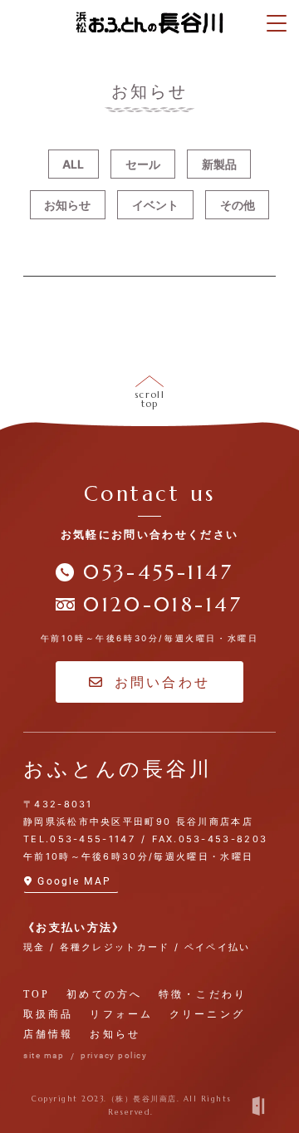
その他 (237, 205)
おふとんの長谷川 (118, 769)
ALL (73, 164)
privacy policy (114, 1055)
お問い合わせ (162, 682)
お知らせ (67, 205)
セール (142, 164)
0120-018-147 (163, 604)
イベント (155, 205)
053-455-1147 (158, 572)
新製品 (219, 164)
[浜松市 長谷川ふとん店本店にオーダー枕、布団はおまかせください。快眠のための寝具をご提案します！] (149, 23)
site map (43, 1055)
